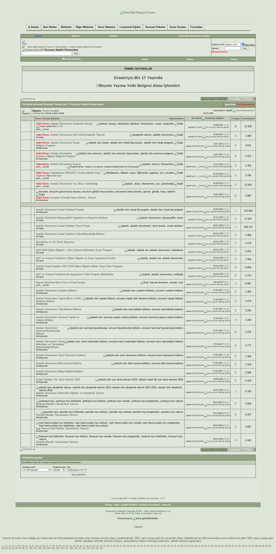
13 (36, 546)
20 (60, 546)
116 (101, 548)
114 (92, 548)
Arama (234, 59)
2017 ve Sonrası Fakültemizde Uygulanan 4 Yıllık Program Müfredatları (75, 274)
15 (43, 546)
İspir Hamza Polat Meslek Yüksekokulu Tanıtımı (62, 428)
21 (64, 546)
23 (70, 546)
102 (39, 548)
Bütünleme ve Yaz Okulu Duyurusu (55, 242)
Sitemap (76, 36)
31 (97, 546)
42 (141, 546)
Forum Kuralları (50, 110)
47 (158, 546)
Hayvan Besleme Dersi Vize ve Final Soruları (60, 282)
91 (6, 548)
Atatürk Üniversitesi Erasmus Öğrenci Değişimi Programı (56, 155)
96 (23, 548)
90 (3, 548)
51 (175, 546)
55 (202, 546)
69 (226, 546)
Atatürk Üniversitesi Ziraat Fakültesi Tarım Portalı (63, 225)
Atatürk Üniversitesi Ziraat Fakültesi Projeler (60, 209)
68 (229, 546)
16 (47, 546)
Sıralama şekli (28, 467)
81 (246, 546)
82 (253, 546)
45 (148, 546)
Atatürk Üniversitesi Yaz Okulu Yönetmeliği (74, 183)
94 (16, 548)
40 (131, 546)
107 (66, 548)
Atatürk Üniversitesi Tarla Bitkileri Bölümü (58, 309)
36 (118, 546)
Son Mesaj (197, 118)
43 (145, 546)
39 (128, 546)
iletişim (143, 541)
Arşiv (116, 505)
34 (107, 546)
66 (222, 546)
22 (235, 126)
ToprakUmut (197, 211)
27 (84, 546)
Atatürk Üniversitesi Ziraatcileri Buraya (71, 123)
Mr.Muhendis (38, 113)
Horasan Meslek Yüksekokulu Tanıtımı (57, 442)
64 (199, 546)
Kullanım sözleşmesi (149, 505)
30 (94, 546)
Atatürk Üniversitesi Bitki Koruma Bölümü (58, 363)
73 (178, 546)
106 (57, 548)
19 (57, 546)
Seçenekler (230, 104)
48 (168, 546)
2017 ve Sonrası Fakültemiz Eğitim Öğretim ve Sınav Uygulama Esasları (76, 258)
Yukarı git (166, 505)
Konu (38, 118)
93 (13, 548)
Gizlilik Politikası (129, 505)
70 (162, 546)
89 (270, 546)
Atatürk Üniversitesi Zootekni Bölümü (56, 290)
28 (87, 546)
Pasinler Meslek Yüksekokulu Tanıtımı (57, 414)
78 (239, 546)
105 (53, 548)
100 (30, 548)
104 (48, 548)
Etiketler (113, 36)
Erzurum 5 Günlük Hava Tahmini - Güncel (73, 197)
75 (236, 546)
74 (172, 546)
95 (20, 548)
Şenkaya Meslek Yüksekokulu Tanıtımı (57, 404)
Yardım (145, 59)
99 (134, 546)
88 (266, 546)
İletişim (108, 505)
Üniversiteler (61, 47)
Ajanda (189, 59)
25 (77, 546)
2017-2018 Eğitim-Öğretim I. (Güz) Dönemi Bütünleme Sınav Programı (74, 250)
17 (50, 546)
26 (80, 546)
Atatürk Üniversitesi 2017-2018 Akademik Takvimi (78, 134)
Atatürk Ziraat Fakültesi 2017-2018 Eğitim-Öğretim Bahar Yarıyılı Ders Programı (79, 266)
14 (40, 546)
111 (79, 548)
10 (23, 546)
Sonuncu (244, 99)
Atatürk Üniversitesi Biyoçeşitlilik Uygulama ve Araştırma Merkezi (72, 217)
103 (44, 548)
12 (30, 546)
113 (88, 548)
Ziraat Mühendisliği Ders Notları (194, 36)
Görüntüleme (248, 118)
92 (10, 548)
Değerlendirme (176, 118)
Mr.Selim (198, 127)
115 (97, 548)
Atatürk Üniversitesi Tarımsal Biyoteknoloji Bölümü (48, 331)
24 (74, 546)
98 (263, 546)
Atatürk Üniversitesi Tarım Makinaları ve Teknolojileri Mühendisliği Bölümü (50, 344)
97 (27, 548)
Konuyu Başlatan (51, 118)
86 (260, 546)
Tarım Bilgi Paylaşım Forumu (40, 47)
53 (189, 546)
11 (27, 546)
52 (185, 546)
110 (62, 548)
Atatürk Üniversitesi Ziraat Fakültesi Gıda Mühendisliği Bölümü (70, 234)
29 (91, 546)
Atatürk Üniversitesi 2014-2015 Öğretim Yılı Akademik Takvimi (70, 393)
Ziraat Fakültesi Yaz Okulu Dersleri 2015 (58, 379)
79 (243, 546)
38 (124, 546)
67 (33, 546)
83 (249, 546)
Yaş (68, 467)
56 (205, 546)
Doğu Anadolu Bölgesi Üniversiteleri (86, 47)
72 (111, 546)
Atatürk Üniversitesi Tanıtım (66, 164)
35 (114, 546)
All (252, 99)
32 (101, 546)
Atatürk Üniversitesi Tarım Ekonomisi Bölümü (61, 355)
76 (233, 546)
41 (138, 546)
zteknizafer (197, 284)
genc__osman (42, 129)
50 (165, 546)
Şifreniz (215, 48)
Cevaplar (235, 118)
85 (256, 546)
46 (155, 546)
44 (151, 546)
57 (209, 546)
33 (104, 546)
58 (216, 546)
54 (192, 546)
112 (84, 548)
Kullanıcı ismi (218, 44)
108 (71, 548)
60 (212, 546)
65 (195, 546)
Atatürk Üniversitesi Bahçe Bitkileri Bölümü (59, 371)
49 (182, 546)
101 (35, 548)
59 (219, 546)
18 (53, 546)
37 (121, 546)
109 (75, 548)
